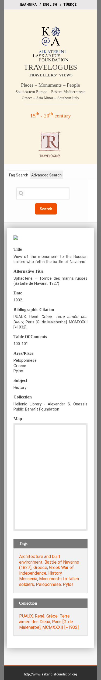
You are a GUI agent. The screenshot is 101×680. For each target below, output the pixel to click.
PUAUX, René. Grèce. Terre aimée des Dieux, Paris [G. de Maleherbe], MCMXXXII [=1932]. (49, 622)
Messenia (28, 578)
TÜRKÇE (69, 4)
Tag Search (18, 175)
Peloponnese (48, 584)
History (55, 573)
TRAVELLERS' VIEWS (50, 75)
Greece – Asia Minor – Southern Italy (50, 98)
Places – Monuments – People (50, 85)
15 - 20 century (50, 116)
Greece (40, 567)
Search (46, 209)
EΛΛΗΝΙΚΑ (28, 4)
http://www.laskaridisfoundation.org (50, 674)
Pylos (68, 584)
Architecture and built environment (39, 559)
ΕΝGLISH (50, 4)
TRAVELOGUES (50, 67)
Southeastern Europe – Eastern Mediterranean (50, 92)
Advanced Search (46, 175)
